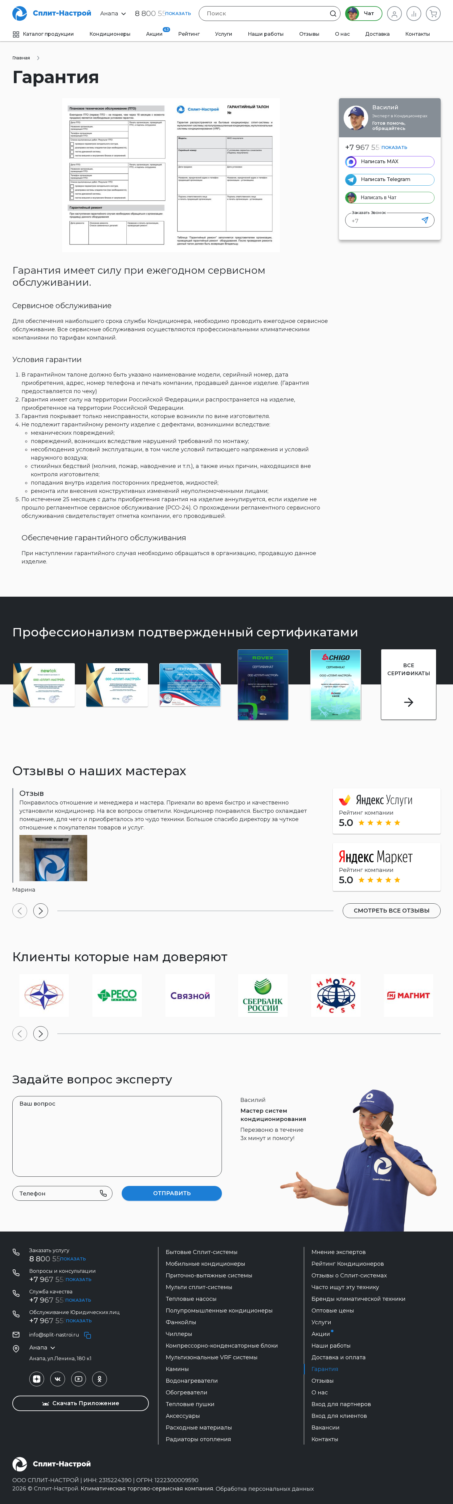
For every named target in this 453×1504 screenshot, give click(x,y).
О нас (342, 34)
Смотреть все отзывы (392, 910)
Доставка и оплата (339, 1357)
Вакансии (326, 1427)
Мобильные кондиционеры (205, 1263)
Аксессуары (183, 1416)
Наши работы (266, 34)
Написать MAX (379, 161)
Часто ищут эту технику (345, 1287)
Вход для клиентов (339, 1416)
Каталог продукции (48, 34)
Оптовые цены (333, 1310)
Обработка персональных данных (265, 1489)
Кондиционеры (110, 34)
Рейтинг (189, 34)
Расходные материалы (199, 1427)
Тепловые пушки (190, 1404)
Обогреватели (186, 1392)
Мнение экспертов (339, 1252)
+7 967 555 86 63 (375, 147)
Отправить (172, 1193)
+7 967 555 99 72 (59, 1300)
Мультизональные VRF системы (212, 1357)
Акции (157, 32)
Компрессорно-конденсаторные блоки (222, 1345)
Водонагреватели (192, 1380)
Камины (177, 1369)
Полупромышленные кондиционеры (219, 1310)
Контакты (417, 34)
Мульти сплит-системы (199, 1287)
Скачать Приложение (85, 1403)
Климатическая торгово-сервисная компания (147, 1488)
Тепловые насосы (191, 1299)
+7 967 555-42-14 (59, 1320)
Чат (368, 13)
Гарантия (325, 1369)
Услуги (223, 34)
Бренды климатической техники (359, 1299)
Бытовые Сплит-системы (202, 1252)
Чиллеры (179, 1334)
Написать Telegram (385, 179)
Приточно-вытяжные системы (209, 1275)
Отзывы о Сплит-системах (349, 1275)
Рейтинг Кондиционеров (348, 1263)
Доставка (377, 34)
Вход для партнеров (341, 1404)
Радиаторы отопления (198, 1439)
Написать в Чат (378, 197)
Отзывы (309, 34)
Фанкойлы (181, 1322)
